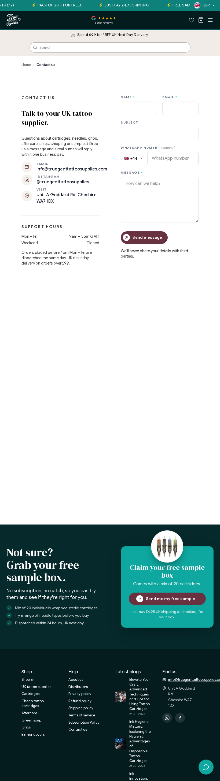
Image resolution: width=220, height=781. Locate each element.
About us (75, 679)
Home (26, 64)
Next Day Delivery (133, 34)
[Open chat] (206, 767)
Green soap (31, 720)
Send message (147, 237)
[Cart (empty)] (201, 20)
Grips (26, 727)
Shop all (27, 679)
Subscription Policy (84, 722)
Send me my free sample (170, 598)
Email (170, 97)
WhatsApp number (148, 148)
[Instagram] (167, 718)
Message (132, 172)
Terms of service (81, 715)
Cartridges (30, 693)
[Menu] (210, 20)
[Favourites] (191, 20)
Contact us (77, 729)
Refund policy (79, 701)
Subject (129, 122)
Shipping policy (80, 708)
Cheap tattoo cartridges (32, 703)
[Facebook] (180, 718)
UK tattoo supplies (36, 687)
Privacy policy (79, 693)
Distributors (78, 687)
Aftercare (29, 713)
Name (128, 97)
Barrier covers (33, 734)
